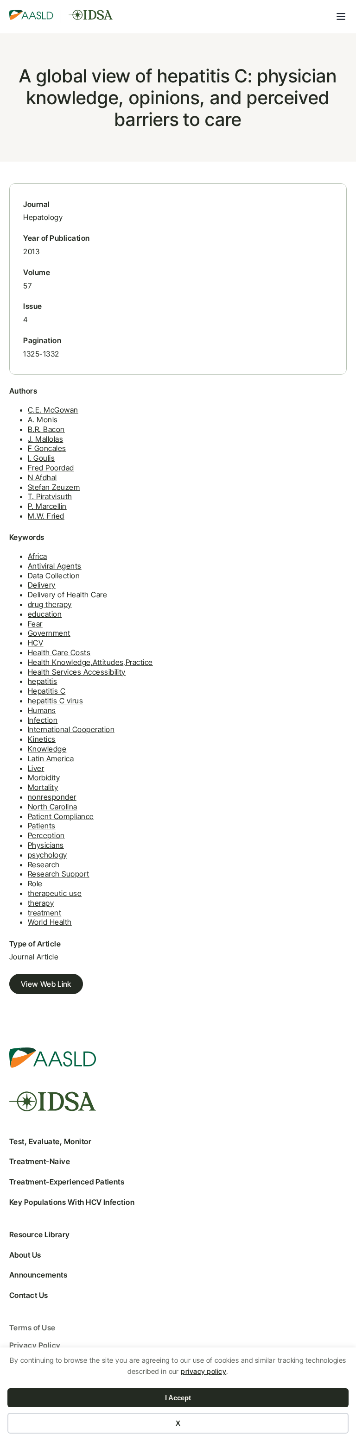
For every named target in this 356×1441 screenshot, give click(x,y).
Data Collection (54, 575)
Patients (42, 825)
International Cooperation (71, 729)
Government (49, 633)
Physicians (46, 845)
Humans (42, 710)
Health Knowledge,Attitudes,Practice (90, 662)
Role (35, 883)
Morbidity (44, 777)
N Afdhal (42, 477)
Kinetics (42, 739)
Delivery (42, 584)
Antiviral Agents (55, 565)
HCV (35, 642)
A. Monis (43, 419)
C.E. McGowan (53, 409)
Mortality (43, 787)
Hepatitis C (46, 690)
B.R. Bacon (46, 429)
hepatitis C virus (55, 700)
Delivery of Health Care (67, 594)
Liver (36, 768)
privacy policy (203, 1371)
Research (44, 864)
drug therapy (50, 604)
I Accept (178, 1398)
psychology (47, 854)
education (45, 614)
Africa (37, 556)
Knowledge (47, 748)
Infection (42, 720)
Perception (46, 835)
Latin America (51, 758)
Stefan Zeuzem (54, 487)
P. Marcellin (47, 506)
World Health (50, 922)
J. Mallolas (45, 439)
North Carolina (52, 806)
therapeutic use (55, 893)
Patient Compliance (61, 816)
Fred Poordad (51, 467)
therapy (41, 903)
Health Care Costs (59, 652)
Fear (35, 623)
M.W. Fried (46, 515)
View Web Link (46, 984)
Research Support (58, 873)
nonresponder (52, 797)
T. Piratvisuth (50, 496)
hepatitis (42, 681)
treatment (44, 912)
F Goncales (47, 448)
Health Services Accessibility (77, 672)
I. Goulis (41, 458)
